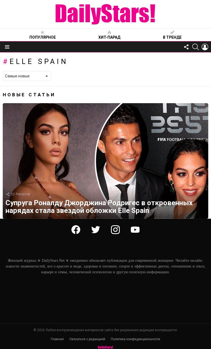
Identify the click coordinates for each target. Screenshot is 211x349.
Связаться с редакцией (87, 339)
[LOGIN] (205, 46)
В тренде (172, 37)
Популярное (42, 37)
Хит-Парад (109, 37)
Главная (57, 339)
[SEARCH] (195, 46)
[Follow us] (186, 46)
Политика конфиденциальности (135, 339)
